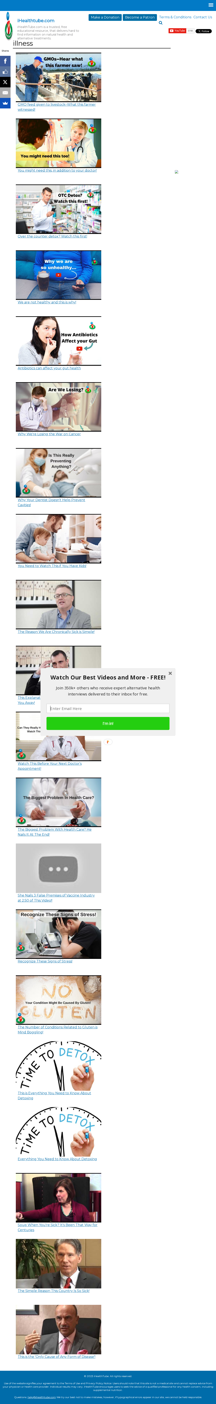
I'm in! (108, 723)
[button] (107, 677)
